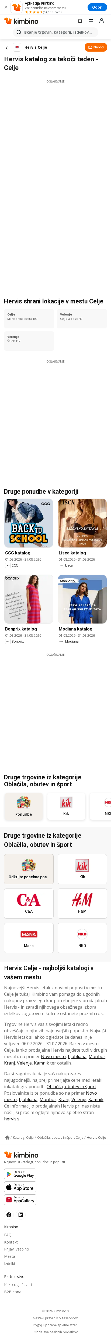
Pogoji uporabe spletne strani (55, 1325)
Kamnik (41, 1063)
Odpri (97, 7)
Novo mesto (53, 1056)
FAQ (8, 1234)
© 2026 (56, 1311)
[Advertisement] (55, 139)
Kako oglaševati (18, 1284)
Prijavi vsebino (16, 1249)
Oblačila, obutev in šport (71, 1087)
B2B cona (12, 1291)
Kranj (9, 1063)
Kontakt (11, 1242)
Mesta (9, 1256)
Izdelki (9, 1263)
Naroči (98, 47)
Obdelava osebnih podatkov (56, 1332)
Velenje (24, 1063)
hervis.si (12, 1119)
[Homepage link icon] (7, 1137)
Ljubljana (77, 1056)
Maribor (97, 1056)
